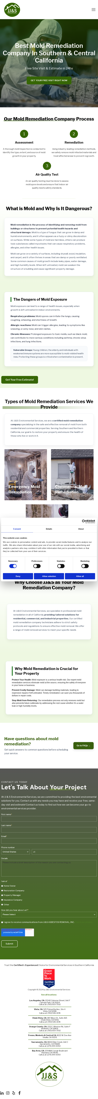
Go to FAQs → (83, 745)
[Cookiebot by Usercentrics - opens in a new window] (84, 521)
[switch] (37, 566)
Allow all (80, 576)
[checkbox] (49, 895)
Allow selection (49, 576)
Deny (18, 576)
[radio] (49, 886)
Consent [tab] (17, 529)
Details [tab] (49, 529)
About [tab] (81, 529)
